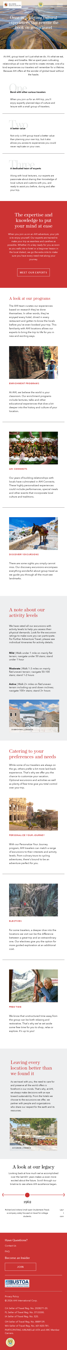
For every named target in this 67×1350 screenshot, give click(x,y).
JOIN (20, 1267)
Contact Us (10, 1246)
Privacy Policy (12, 1296)
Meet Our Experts (33, 272)
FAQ (7, 1251)
